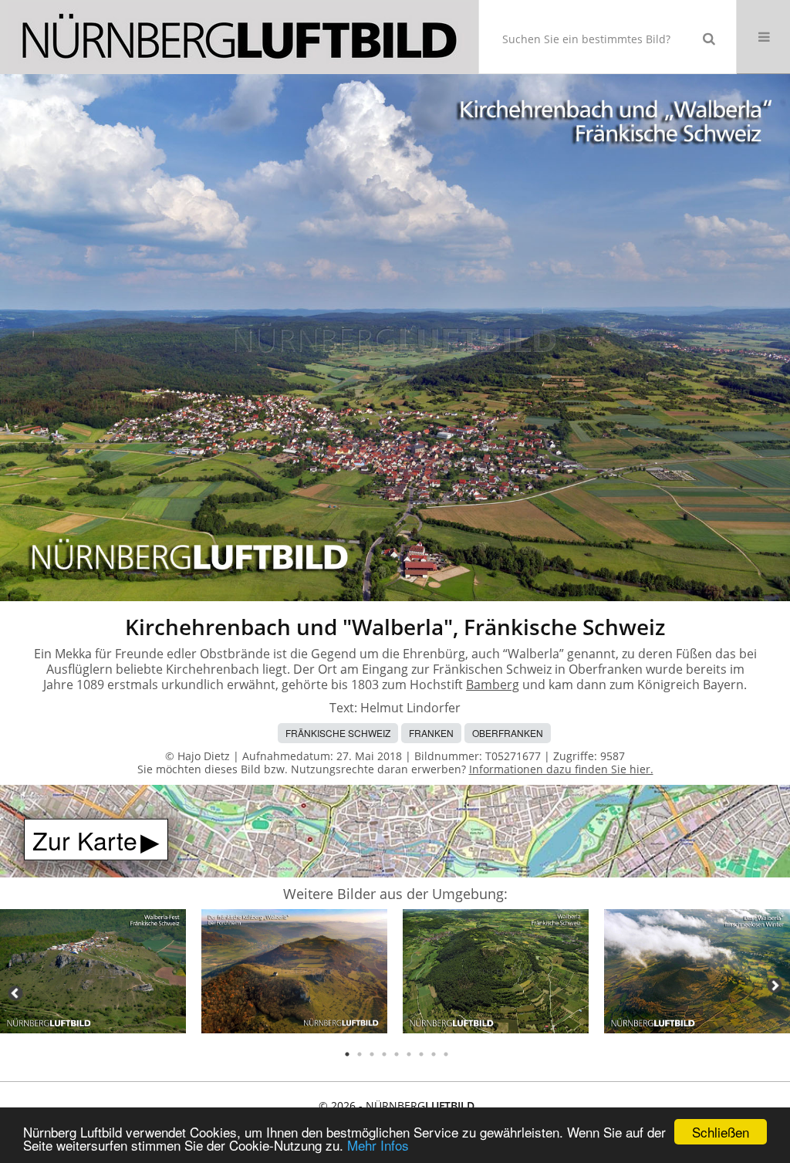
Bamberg (492, 684)
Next (774, 985)
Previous (15, 993)
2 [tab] (359, 1054)
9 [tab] (446, 1054)
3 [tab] (372, 1054)
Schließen (720, 1131)
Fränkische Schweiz (337, 732)
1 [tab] (347, 1054)
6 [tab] (409, 1054)
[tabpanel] (93, 974)
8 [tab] (433, 1054)
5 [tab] (396, 1054)
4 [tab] (384, 1054)
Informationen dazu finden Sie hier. (561, 769)
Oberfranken (507, 732)
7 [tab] (421, 1054)
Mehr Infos (378, 1145)
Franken (431, 732)
